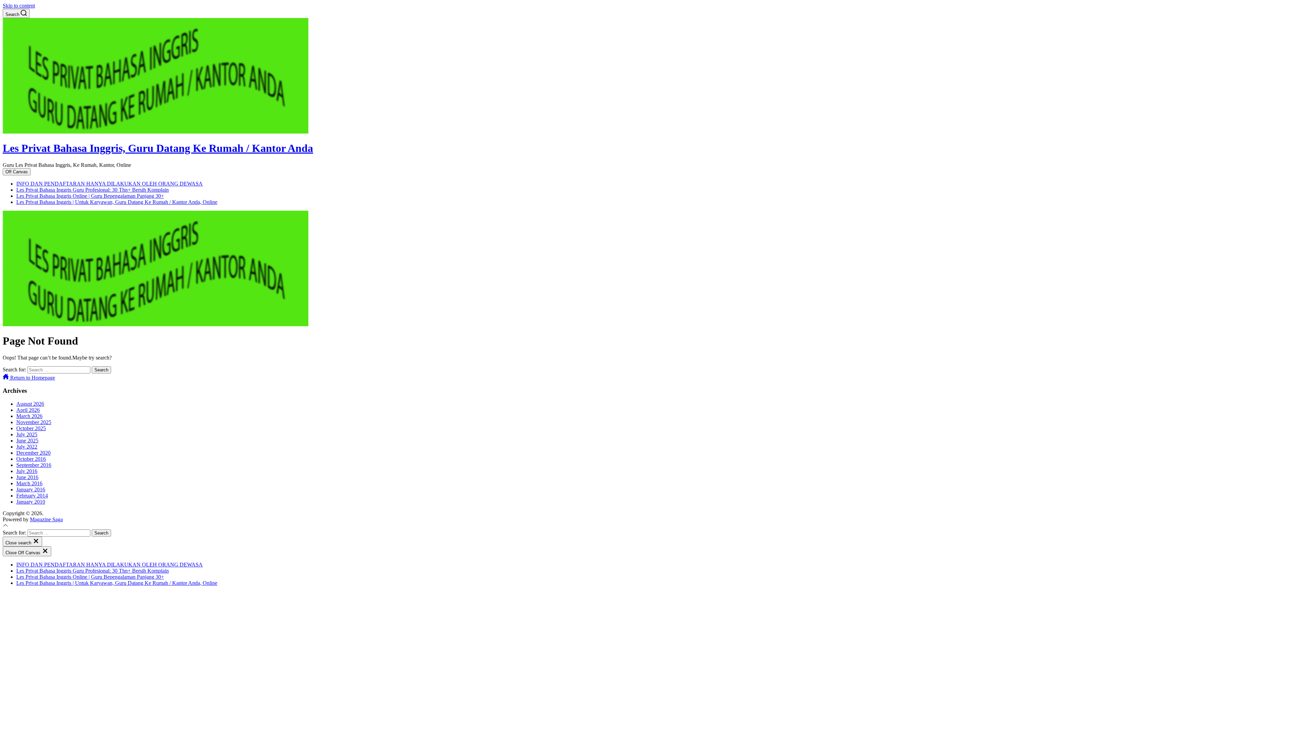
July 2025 (26, 434)
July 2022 (26, 447)
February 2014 (32, 496)
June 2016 (27, 477)
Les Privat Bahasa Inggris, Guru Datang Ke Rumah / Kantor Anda (158, 148)
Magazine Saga (46, 519)
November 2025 (33, 422)
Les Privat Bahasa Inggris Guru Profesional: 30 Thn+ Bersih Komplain (92, 190)
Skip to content (19, 5)
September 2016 (33, 465)
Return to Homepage (32, 378)
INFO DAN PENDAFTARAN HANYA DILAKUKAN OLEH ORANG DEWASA (109, 184)
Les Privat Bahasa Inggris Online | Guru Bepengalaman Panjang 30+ (90, 196)
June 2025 (27, 440)
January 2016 (30, 489)
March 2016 (29, 483)
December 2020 (33, 453)
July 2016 (26, 471)
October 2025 (31, 428)
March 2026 (29, 416)
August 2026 (30, 404)
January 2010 (30, 502)
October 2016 (31, 459)
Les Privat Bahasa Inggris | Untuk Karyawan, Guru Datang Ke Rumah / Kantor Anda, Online (116, 202)
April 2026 (28, 410)
